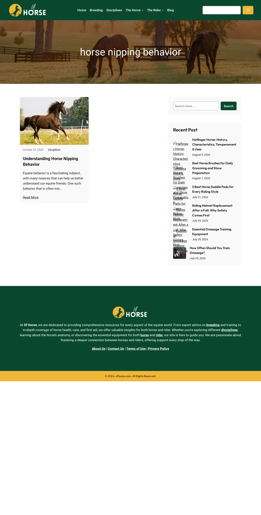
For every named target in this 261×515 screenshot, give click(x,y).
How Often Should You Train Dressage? (210, 250)
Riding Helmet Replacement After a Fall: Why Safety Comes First (212, 210)
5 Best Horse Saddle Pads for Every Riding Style (213, 189)
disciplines (229, 330)
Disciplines (54, 149)
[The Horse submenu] (142, 10)
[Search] (248, 10)
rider (159, 335)
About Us (98, 349)
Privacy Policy (158, 349)
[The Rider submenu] (163, 10)
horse (144, 335)
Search (228, 106)
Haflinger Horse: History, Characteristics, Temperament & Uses (214, 144)
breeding (213, 325)
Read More (31, 197)
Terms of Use (136, 349)
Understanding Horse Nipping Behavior (50, 161)
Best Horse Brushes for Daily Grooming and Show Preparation (212, 168)
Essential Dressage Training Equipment (211, 231)
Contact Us (116, 349)
